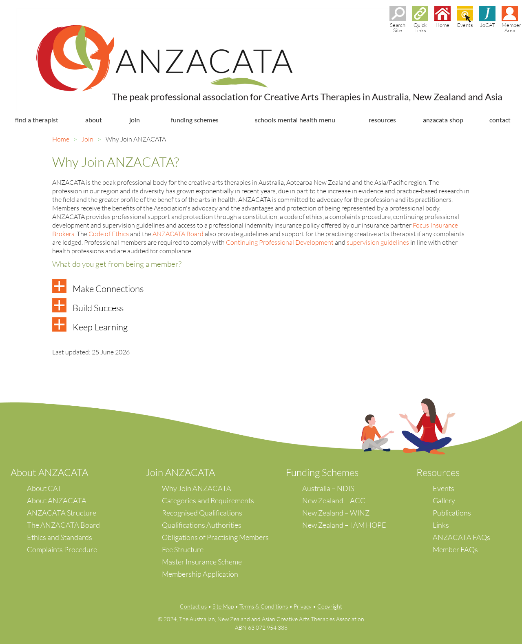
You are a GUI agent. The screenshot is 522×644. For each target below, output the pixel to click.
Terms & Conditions (263, 606)
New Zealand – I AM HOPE (344, 524)
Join (87, 139)
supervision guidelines (378, 242)
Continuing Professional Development (280, 242)
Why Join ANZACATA (196, 488)
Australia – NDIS (328, 488)
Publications (452, 512)
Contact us (193, 606)
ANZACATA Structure (61, 512)
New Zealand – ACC (333, 500)
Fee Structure (182, 549)
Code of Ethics (108, 234)
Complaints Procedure (62, 549)
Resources (438, 472)
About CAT (44, 488)
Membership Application (200, 573)
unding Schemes (324, 472)
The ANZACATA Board (63, 524)
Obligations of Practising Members (215, 537)
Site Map (223, 606)
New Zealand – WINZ (335, 512)
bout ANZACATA (52, 472)
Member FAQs (455, 549)
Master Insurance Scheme (202, 561)
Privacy (303, 606)
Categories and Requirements (208, 500)
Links (441, 524)
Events (443, 488)
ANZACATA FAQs (461, 537)
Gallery (444, 500)
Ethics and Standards (59, 537)
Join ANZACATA (180, 472)
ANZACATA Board (178, 234)
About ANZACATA (56, 500)
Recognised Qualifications (202, 512)
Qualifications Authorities (201, 524)
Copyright (329, 606)
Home (60, 139)
